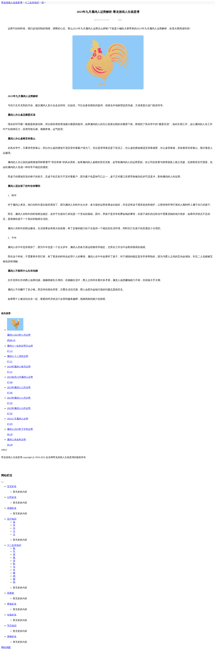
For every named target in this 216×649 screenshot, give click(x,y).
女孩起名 (11, 614)
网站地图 (6, 647)
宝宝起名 (11, 486)
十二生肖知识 (32, 2)
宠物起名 (11, 636)
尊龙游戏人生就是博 (11, 2)
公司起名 (11, 497)
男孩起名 (11, 604)
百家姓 (10, 593)
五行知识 (11, 519)
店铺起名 (11, 508)
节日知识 (11, 625)
